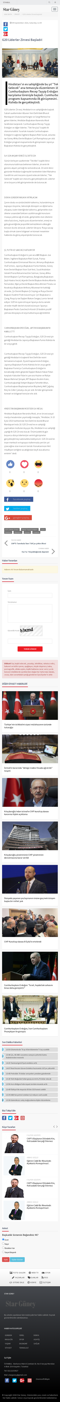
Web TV (35, 1272)
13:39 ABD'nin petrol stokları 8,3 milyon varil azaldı (26, 1095)
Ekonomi (18, 532)
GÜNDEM (8, 1335)
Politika (8, 532)
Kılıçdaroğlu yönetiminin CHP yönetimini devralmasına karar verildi (23, 856)
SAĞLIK (36, 1343)
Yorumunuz (12, 602)
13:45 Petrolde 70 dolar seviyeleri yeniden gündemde (28, 1073)
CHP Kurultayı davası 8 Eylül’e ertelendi (22, 941)
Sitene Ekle (18, 1282)
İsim (9, 591)
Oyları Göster (17, 1259)
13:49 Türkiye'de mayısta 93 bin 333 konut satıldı (26, 1089)
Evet (7, 1240)
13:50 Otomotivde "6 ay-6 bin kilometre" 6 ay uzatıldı (27, 1049)
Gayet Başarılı (10, 1252)
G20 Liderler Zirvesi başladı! (32, 14)
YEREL (21, 1335)
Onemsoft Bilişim (43, 1379)
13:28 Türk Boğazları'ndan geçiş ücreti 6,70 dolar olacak (28, 1079)
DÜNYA (36, 1335)
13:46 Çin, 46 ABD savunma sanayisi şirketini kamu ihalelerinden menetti (26, 1056)
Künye (33, 1282)
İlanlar (34, 1277)
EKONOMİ (23, 1343)
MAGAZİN (9, 1339)
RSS (46, 1277)
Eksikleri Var (10, 1248)
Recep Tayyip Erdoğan (29, 529)
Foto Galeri (19, 1272)
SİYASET (8, 1347)
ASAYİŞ (36, 1339)
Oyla (6, 1259)
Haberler (36, 532)
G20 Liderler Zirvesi (11, 529)
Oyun (47, 1272)
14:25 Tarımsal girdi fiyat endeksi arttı (21, 1063)
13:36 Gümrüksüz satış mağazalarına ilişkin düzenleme (28, 1100)
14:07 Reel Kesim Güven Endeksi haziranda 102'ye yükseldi (30, 1068)
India (43, 529)
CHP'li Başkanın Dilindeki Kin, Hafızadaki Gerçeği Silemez (41, 1139)
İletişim (46, 1282)
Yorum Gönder (30, 649)
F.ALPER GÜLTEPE (34, 1135)
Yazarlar (19, 1277)
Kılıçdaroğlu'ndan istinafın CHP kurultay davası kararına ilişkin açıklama (26, 813)
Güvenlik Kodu (14, 630)
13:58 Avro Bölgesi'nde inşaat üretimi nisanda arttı (26, 1084)
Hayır (7, 1244)
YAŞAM (7, 1343)
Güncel (27, 532)
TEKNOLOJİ (23, 1347)
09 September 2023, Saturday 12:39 (27, 23)
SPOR (21, 1339)
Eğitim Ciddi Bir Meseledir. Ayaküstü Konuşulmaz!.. (39, 1162)
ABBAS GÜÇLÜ (32, 1157)
